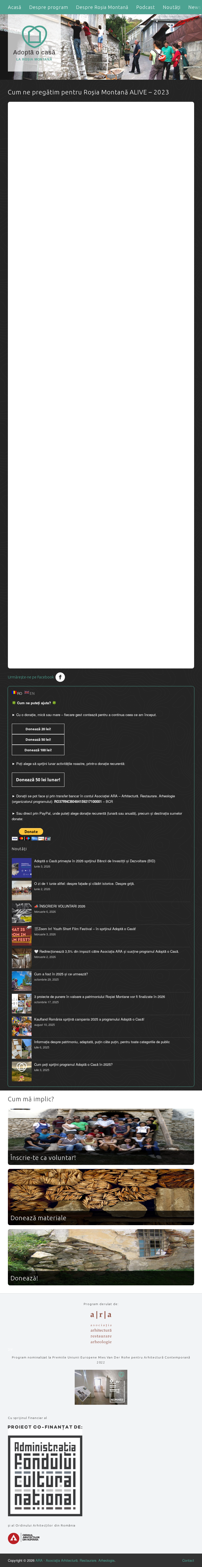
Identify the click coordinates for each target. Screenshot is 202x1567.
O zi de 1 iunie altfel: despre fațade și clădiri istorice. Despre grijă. (84, 883)
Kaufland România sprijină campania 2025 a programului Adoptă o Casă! (89, 1019)
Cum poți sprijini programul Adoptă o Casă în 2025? (73, 1064)
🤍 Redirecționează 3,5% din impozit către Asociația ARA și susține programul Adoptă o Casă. (106, 951)
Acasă (14, 7)
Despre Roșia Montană (102, 7)
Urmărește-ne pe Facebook (31, 677)
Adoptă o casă (34, 55)
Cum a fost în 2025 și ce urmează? (61, 973)
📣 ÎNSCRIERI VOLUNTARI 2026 (59, 906)
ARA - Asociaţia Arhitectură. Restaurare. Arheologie (75, 1560)
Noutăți (171, 7)
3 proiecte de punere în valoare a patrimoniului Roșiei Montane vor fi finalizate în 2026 (99, 996)
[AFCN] (45, 1515)
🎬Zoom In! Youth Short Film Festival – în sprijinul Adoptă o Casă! (85, 928)
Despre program (48, 7)
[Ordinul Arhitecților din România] (23, 1542)
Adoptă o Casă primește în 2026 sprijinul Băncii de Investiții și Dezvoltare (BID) (94, 860)
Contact (188, 1560)
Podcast (145, 7)
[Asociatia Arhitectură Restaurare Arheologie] (101, 1343)
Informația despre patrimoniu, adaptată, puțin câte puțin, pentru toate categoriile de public (102, 1041)
